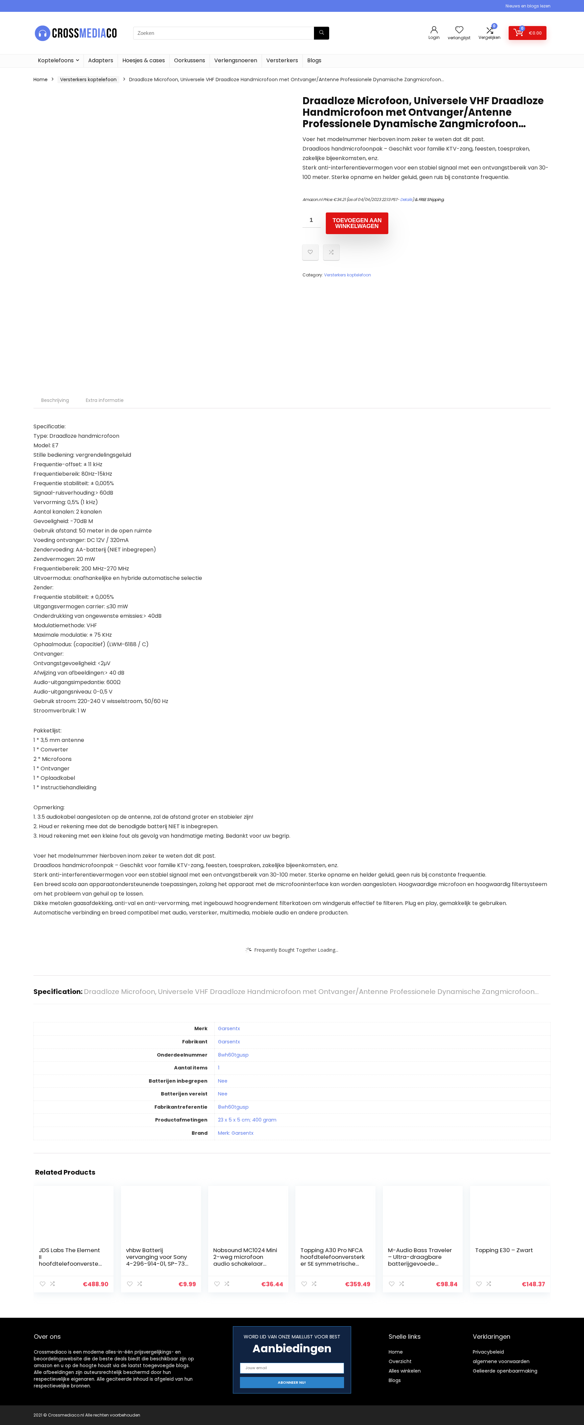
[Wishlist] (459, 30)
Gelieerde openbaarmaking (505, 1370)
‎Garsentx (229, 1028)
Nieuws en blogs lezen (528, 6)
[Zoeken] (321, 33)
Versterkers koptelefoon (88, 79)
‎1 (218, 1067)
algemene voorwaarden (501, 1361)
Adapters (100, 60)
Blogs (314, 60)
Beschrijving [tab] (55, 400)
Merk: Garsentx (235, 1133)
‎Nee (222, 1081)
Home (40, 79)
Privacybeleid (488, 1352)
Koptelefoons (56, 60)
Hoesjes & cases (143, 60)
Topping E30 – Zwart (504, 1250)
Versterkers (282, 60)
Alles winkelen (405, 1370)
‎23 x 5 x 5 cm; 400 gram (247, 1119)
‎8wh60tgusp (233, 1054)
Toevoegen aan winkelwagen (357, 223)
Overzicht (400, 1361)
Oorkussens (189, 60)
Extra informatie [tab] (105, 400)
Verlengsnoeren (235, 60)
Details (406, 199)
